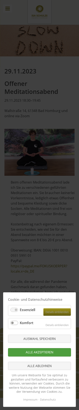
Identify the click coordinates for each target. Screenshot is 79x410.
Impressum (30, 399)
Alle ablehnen (39, 366)
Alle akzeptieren (39, 352)
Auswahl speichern (39, 339)
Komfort (26, 323)
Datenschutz (48, 399)
